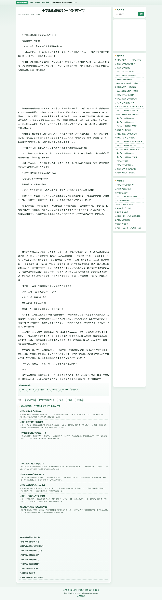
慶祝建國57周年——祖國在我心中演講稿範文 (129, 60)
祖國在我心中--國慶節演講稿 (125, 169)
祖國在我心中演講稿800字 (124, 118)
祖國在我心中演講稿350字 (30, 542)
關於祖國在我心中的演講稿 (125, 173)
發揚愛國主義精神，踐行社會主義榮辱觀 (129, 228)
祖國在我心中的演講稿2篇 (124, 95)
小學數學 (69, 400)
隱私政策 (88, 590)
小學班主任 (79, 400)
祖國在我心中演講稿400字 (30, 555)
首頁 (31, 2)
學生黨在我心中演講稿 (123, 130)
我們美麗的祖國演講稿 (123, 189)
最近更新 (96, 590)
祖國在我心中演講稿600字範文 (126, 157)
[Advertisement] (63, 25)
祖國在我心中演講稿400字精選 (126, 197)
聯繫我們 (81, 590)
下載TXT (65, 389)
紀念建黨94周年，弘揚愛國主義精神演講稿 (129, 216)
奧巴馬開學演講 (30, 400)
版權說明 (73, 590)
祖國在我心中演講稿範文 (124, 165)
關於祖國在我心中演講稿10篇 (125, 87)
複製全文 (74, 390)
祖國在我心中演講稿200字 (30, 537)
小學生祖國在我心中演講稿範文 (126, 75)
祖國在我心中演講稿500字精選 (31, 577)
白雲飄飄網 (81, 596)
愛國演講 (45, 2)
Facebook (31, 389)
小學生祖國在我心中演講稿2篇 (126, 134)
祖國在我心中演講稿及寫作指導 (32, 546)
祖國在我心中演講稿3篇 (29, 568)
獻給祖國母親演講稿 (122, 220)
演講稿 (37, 2)
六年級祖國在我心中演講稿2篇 (126, 99)
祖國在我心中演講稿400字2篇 (126, 126)
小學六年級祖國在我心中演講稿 (126, 91)
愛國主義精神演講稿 (122, 201)
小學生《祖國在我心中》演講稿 (126, 83)
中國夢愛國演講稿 (121, 212)
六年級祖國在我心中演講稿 (125, 138)
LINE (22, 389)
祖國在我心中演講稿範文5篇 (125, 64)
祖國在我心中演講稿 (27, 573)
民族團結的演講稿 (121, 224)
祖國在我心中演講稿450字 (124, 122)
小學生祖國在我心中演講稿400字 (127, 114)
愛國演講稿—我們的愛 (123, 208)
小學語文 (60, 400)
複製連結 (55, 390)
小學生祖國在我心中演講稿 (125, 72)
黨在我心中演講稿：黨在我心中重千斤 (129, 107)
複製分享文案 (43, 390)
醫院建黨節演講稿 (121, 193)
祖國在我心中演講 (121, 161)
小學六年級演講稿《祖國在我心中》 (128, 149)
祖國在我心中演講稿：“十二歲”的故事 (128, 141)
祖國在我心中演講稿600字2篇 (31, 551)
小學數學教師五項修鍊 (46, 400)
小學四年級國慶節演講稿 (124, 204)
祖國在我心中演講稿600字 (124, 185)
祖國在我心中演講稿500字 (30, 564)
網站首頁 (66, 590)
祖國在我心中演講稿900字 (30, 560)
